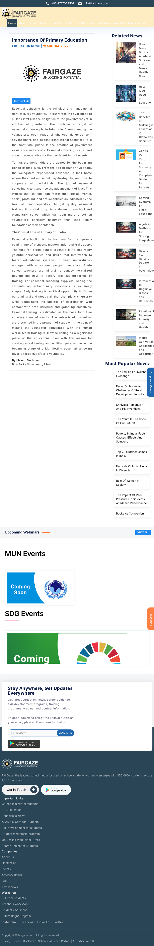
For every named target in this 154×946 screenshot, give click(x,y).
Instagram (9, 922)
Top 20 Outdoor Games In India (131, 454)
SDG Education (11, 809)
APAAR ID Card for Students (20, 821)
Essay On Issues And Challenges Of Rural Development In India (130, 390)
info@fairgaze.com (96, 3)
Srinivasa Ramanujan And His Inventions (129, 406)
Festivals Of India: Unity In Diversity (131, 468)
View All (143, 532)
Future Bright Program (16, 916)
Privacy (6, 941)
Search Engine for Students (20, 845)
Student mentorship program (21, 833)
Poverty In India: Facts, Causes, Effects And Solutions (131, 437)
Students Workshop (14, 910)
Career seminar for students (20, 803)
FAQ (4, 881)
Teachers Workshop (15, 904)
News (43, 23)
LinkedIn (43, 922)
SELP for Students (14, 898)
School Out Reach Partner (54, 941)
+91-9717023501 (62, 3)
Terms (17, 941)
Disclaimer (29, 941)
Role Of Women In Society (127, 482)
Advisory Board (12, 875)
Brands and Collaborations (99, 23)
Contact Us (9, 863)
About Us (24, 23)
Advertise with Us (66, 23)
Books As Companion (130, 513)
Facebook (26, 922)
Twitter (58, 922)
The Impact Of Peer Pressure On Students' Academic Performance (131, 499)
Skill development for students (22, 827)
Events (6, 869)
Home (12, 23)
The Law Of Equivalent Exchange (131, 374)
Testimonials (10, 887)
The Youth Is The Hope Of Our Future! (131, 421)
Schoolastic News (13, 815)
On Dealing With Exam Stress (21, 839)
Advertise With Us (84, 941)
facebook (20, 101)
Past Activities (130, 23)
